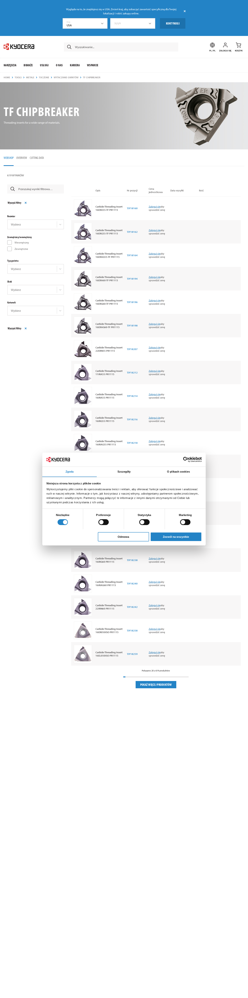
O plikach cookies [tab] (178, 471)
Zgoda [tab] (70, 471)
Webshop (9, 158)
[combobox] (85, 23)
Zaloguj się (154, 206)
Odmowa (123, 536)
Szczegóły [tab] (124, 471)
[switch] (103, 522)
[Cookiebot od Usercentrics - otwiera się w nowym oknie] (186, 459)
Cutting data (37, 158)
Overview (21, 158)
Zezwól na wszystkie (176, 536)
